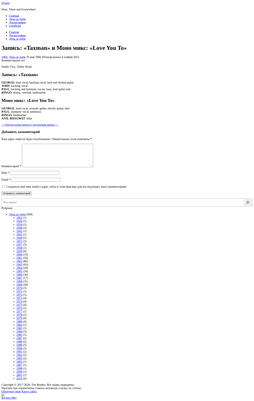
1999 (19, 371)
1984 (19, 331)
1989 (19, 345)
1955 (19, 241)
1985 (19, 334)
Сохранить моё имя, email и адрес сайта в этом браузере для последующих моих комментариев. (66, 186)
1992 (19, 355)
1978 (19, 314)
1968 (19, 281)
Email (6, 179)
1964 (19, 268)
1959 (19, 251)
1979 (19, 318)
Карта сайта (29, 391)
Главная (14, 15)
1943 (19, 234)
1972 (19, 294)
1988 (19, 341)
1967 (19, 278)
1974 (19, 301)
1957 (19, 244)
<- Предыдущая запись (16, 124)
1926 (19, 221)
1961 (19, 257)
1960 (19, 254)
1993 (19, 358)
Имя (5, 172)
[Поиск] (248, 202)
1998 (19, 368)
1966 (4, 57)
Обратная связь (11, 391)
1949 (19, 237)
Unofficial (15, 25)
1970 (19, 288)
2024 (19, 378)
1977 (19, 311)
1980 (19, 321)
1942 (19, 231)
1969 (19, 284)
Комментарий (11, 166)
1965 (19, 271)
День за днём (17, 19)
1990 (19, 348)
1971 (19, 291)
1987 (19, 338)
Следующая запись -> (44, 124)
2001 (19, 375)
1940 (19, 227)
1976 (19, 308)
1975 (19, 304)
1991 (19, 351)
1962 (19, 261)
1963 (19, 264)
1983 (19, 328)
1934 (19, 224)
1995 (19, 361)
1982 (19, 324)
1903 (19, 217)
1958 (19, 247)
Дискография (17, 22)
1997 (19, 365)
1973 (19, 298)
